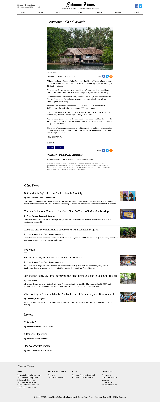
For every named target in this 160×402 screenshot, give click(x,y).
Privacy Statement (109, 385)
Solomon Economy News (27, 377)
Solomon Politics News (26, 380)
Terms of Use (107, 382)
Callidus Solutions (119, 397)
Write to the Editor (110, 377)
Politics (59, 147)
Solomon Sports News (26, 382)
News (40, 12)
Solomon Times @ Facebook (83, 375)
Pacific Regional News (26, 387)
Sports (79, 12)
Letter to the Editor (84, 159)
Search (136, 12)
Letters (118, 12)
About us (105, 380)
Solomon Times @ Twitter (83, 377)
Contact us (106, 375)
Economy (59, 12)
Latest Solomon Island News (29, 375)
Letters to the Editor (56, 377)
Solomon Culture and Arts (28, 385)
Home (23, 12)
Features (98, 12)
